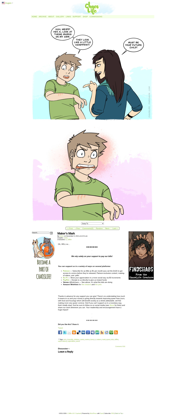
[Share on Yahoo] (102, 332)
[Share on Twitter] (65, 332)
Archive (42, 17)
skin (112, 339)
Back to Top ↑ (119, 413)
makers (98, 339)
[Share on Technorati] (111, 332)
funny (92, 339)
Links (68, 17)
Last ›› (115, 228)
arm (65, 339)
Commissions (95, 17)
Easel (101, 413)
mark (104, 339)
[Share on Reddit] (107, 332)
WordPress (93, 413)
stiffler (116, 339)
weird (78, 341)
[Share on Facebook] (60, 332)
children (76, 339)
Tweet (60, 328)
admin (61, 236)
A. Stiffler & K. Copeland (74, 413)
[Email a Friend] (69, 332)
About (51, 17)
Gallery (60, 17)
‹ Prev (77, 228)
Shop (85, 17)
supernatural (62, 341)
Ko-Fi (65, 278)
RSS (112, 413)
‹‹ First (70, 228)
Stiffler (69, 239)
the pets (98, 284)
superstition (71, 341)
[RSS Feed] (116, 332)
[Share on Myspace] (93, 332)
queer (108, 339)
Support (77, 17)
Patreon (66, 271)
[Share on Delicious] (79, 332)
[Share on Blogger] (74, 332)
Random (99, 228)
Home (34, 17)
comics (87, 339)
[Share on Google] (88, 332)
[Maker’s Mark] (92, 221)
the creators (86, 284)
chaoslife (70, 339)
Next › (107, 228)
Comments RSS (120, 346)
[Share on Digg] (83, 332)
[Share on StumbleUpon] (97, 332)
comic (66, 238)
